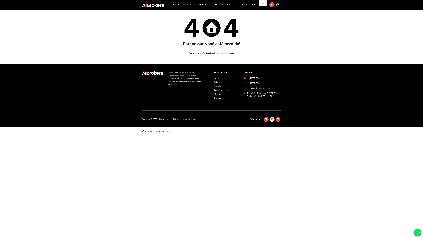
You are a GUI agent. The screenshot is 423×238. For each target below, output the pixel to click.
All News (242, 5)
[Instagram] (266, 119)
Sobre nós (189, 5)
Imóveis (202, 5)
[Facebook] (272, 119)
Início (176, 5)
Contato (255, 5)
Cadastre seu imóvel (222, 5)
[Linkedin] (278, 119)
